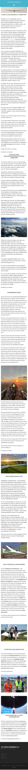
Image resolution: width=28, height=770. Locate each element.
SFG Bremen (12, 39)
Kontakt (3, 756)
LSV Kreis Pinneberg (14, 2)
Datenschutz (4, 754)
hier (20, 738)
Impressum (3, 757)
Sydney (14, 767)
